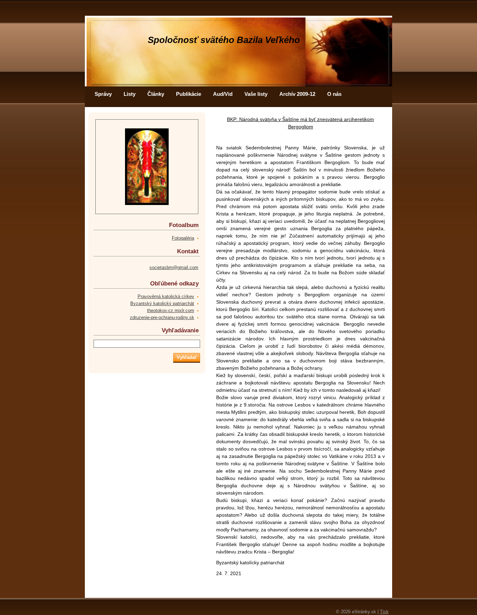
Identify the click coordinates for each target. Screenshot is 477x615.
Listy (129, 94)
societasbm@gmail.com (173, 267)
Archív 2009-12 (297, 94)
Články (155, 94)
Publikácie (188, 94)
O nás (334, 94)
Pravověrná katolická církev (166, 296)
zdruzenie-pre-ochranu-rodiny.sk (162, 317)
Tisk (384, 611)
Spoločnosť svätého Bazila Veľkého (224, 40)
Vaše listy (255, 94)
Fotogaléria (183, 238)
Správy (103, 94)
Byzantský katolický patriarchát (162, 303)
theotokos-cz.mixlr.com (170, 310)
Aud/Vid (223, 94)
